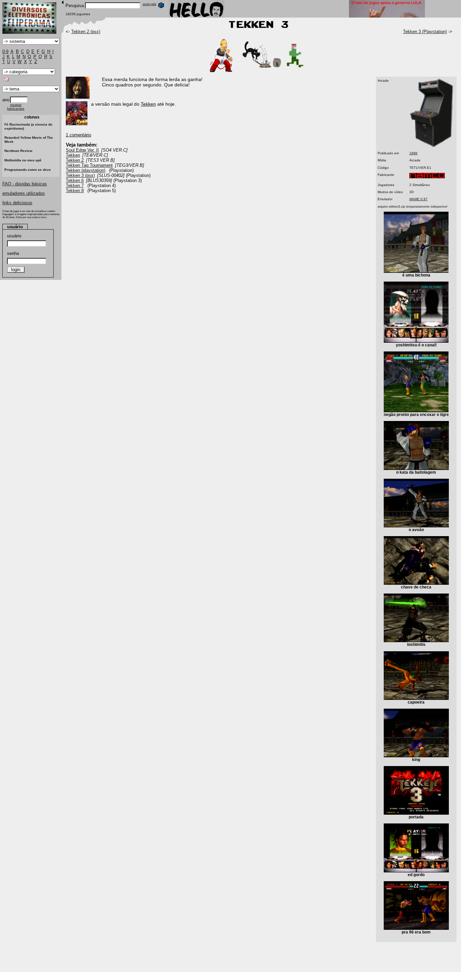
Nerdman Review (18, 151)
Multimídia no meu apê (23, 160)
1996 (413, 153)
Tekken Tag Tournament (89, 165)
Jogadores (386, 185)
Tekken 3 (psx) (80, 175)
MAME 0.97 (418, 199)
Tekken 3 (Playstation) (425, 31)
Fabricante (386, 175)
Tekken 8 (75, 190)
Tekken (73, 155)
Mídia (382, 160)
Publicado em (388, 153)
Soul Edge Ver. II (82, 150)
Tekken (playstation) (85, 170)
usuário (14, 235)
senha (13, 253)
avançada (149, 4)
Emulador (385, 199)
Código (383, 167)
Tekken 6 (75, 180)
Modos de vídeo (390, 192)
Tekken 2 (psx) (85, 31)
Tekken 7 (75, 185)
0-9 (5, 51)
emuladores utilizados (23, 193)
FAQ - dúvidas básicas (24, 183)
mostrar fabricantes (15, 106)
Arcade (383, 80)
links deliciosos (17, 202)
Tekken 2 (75, 160)
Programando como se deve (27, 170)
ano (5, 99)
